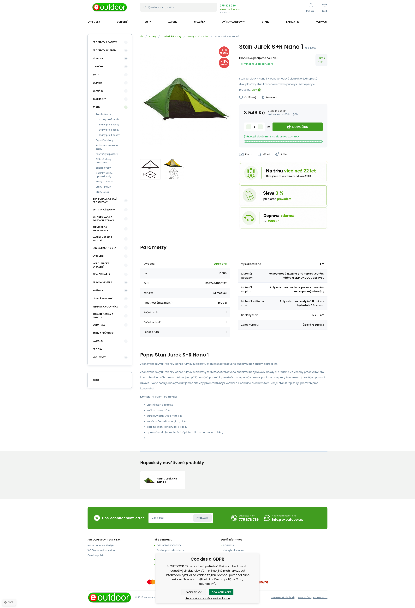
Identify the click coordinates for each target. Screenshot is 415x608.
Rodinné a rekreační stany (107, 147)
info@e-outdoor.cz (230, 9)
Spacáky (98, 90)
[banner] (110, 8)
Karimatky (99, 99)
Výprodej (99, 58)
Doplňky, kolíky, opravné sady (104, 174)
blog (96, 380)
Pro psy (97, 349)
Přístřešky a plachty (107, 154)
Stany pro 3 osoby (109, 129)
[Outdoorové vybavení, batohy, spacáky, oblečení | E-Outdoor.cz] (141, 36)
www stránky (305, 597)
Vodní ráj (99, 324)
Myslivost (99, 357)
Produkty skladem (104, 50)
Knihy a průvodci (103, 333)
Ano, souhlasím (221, 592)
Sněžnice (98, 290)
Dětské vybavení (103, 298)
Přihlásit (202, 518)
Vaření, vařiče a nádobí (102, 238)
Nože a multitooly (104, 248)
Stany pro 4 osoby (109, 135)
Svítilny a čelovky (104, 209)
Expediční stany (104, 140)
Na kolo (98, 341)
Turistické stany (171, 36)
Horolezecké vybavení (101, 265)
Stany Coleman (104, 181)
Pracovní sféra (102, 282)
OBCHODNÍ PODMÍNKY (169, 545)
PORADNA (228, 545)
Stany (152, 36)
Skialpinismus (101, 274)
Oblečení (98, 66)
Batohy (97, 82)
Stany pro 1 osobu (197, 36)
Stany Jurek (102, 192)
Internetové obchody (283, 597)
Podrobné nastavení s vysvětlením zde (207, 598)
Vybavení (98, 256)
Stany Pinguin (103, 186)
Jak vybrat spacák (233, 550)
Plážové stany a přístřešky (104, 161)
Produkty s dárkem (105, 42)
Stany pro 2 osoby (109, 124)
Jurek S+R (321, 60)
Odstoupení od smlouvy (170, 550)
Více (254, 89)
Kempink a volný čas (105, 306)
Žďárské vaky (103, 167)
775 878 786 (228, 5)
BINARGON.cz (320, 597)
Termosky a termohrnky (100, 228)
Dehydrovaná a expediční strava (103, 218)
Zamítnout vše (194, 592)
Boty (96, 74)
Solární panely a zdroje (103, 315)
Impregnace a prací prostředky (105, 200)
